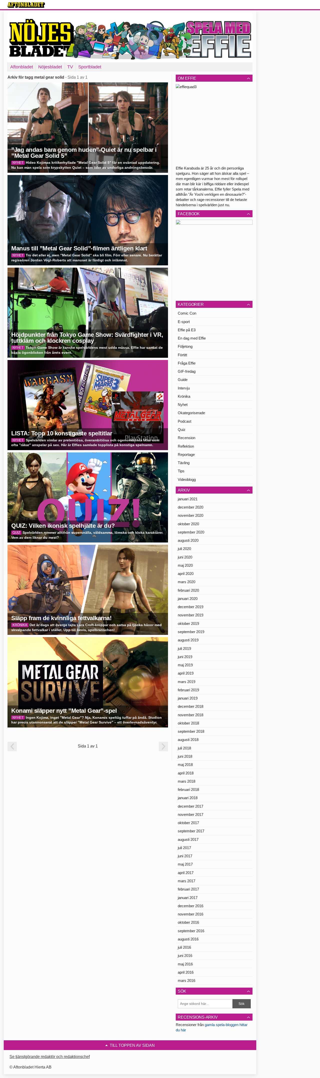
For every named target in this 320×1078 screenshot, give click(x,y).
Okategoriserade (191, 413)
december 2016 (190, 906)
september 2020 (191, 532)
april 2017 (186, 873)
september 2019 (191, 632)
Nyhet (183, 404)
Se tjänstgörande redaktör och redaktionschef (50, 1057)
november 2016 (190, 914)
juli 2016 (184, 947)
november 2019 (190, 615)
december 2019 (190, 607)
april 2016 (186, 972)
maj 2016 (185, 964)
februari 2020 (188, 590)
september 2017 (191, 831)
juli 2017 (184, 848)
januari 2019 (188, 698)
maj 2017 (185, 864)
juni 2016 (185, 955)
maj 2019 (185, 665)
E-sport (184, 322)
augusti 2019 (188, 640)
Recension (186, 438)
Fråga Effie (187, 363)
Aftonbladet (21, 66)
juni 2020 (185, 557)
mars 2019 (186, 682)
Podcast (184, 421)
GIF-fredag (187, 371)
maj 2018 (185, 764)
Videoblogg (187, 479)
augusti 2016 (188, 939)
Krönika (184, 396)
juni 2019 (185, 657)
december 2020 (190, 507)
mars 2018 (186, 781)
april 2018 (186, 773)
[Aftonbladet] (26, 5)
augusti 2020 (188, 540)
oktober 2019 (188, 623)
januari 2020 (188, 598)
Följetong (185, 346)
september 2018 (191, 731)
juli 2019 (184, 648)
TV (70, 66)
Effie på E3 (187, 330)
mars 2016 (186, 980)
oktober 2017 (188, 823)
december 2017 (190, 806)
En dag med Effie (192, 338)
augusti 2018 (188, 739)
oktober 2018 (188, 723)
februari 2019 (188, 690)
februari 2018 (188, 789)
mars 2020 (186, 582)
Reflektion (186, 446)
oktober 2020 (188, 524)
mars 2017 (186, 881)
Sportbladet (89, 66)
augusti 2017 (188, 839)
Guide (183, 379)
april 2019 (186, 673)
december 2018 (190, 706)
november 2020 (190, 515)
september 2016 (191, 931)
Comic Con (187, 313)
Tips (181, 471)
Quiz (182, 429)
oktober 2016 (188, 922)
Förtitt (182, 355)
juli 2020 (184, 548)
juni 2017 (185, 856)
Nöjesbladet (50, 66)
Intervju (184, 388)
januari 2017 (188, 898)
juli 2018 (184, 748)
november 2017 (190, 814)
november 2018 (190, 715)
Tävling (184, 463)
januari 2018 (188, 798)
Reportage (186, 454)
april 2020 (186, 573)
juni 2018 (185, 756)
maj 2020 (185, 565)
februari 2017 (188, 889)
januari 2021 (188, 499)
